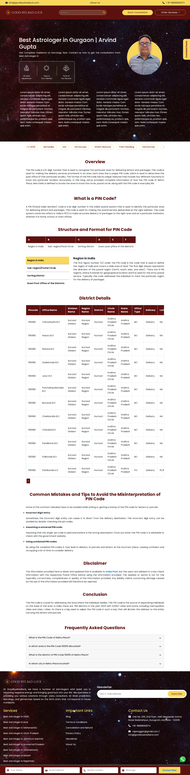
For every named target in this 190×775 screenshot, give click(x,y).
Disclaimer (71, 738)
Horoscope (63, 146)
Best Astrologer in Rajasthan (18, 761)
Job (47, 146)
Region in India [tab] (35, 260)
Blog (148, 146)
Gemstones (131, 146)
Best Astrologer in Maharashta (20, 727)
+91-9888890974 (141, 725)
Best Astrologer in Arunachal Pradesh (23, 744)
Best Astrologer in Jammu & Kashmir (23, 738)
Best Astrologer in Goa (15, 722)
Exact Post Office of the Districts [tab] (45, 283)
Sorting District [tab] (36, 275)
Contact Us (138, 710)
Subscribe (176, 693)
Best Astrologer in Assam (17, 755)
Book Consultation (138, 12)
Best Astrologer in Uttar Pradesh (21, 733)
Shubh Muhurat (85, 146)
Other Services (169, 12)
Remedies (31, 146)
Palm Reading (109, 146)
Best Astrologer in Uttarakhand (20, 750)
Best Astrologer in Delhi (16, 716)
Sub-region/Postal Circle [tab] (41, 268)
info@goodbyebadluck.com (143, 734)
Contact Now (169, 770)
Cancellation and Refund (79, 727)
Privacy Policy (73, 733)
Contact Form (186, 49)
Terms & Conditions (76, 722)
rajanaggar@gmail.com (145, 731)
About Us (71, 744)
